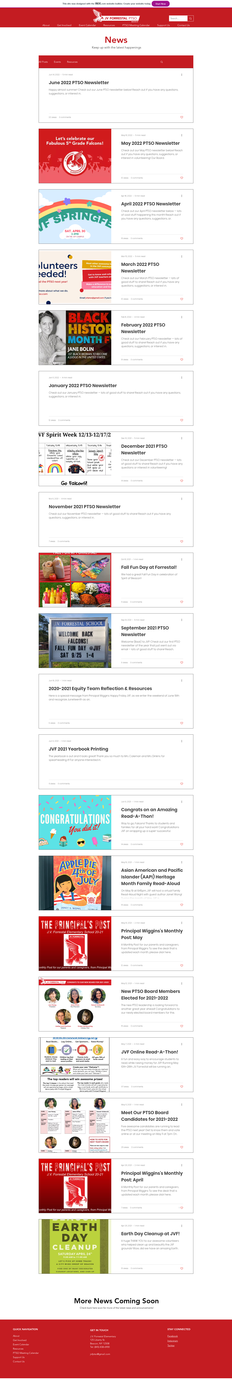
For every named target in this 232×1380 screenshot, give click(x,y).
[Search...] (190, 18)
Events (57, 61)
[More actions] (183, 75)
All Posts (43, 61)
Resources (72, 61)
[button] (161, 62)
